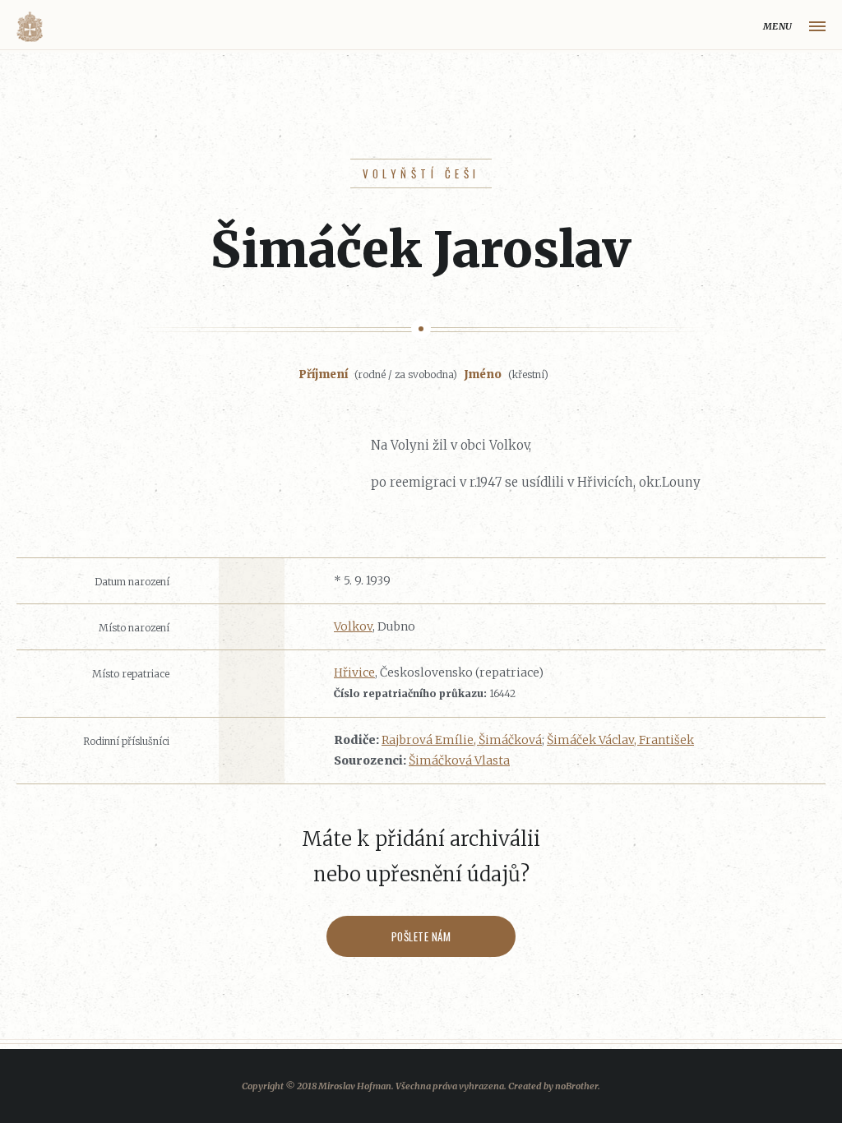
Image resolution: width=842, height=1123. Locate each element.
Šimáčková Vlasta (459, 760)
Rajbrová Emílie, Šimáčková (462, 739)
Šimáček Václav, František (620, 739)
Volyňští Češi (421, 173)
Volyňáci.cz (29, 26)
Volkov (353, 626)
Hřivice (354, 672)
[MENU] (817, 26)
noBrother (576, 1086)
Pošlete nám (421, 936)
